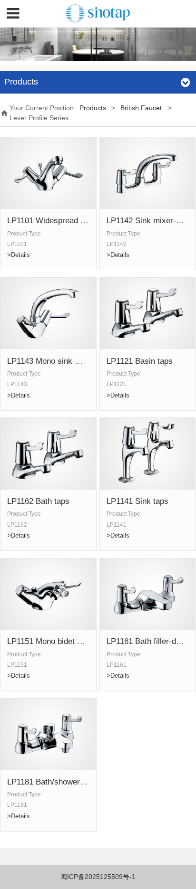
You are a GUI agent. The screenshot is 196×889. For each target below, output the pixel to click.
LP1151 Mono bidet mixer (52, 641)
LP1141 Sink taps (137, 501)
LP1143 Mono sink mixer (51, 361)
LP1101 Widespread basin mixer (64, 220)
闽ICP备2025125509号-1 (98, 876)
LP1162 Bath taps (38, 501)
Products (92, 108)
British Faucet (141, 108)
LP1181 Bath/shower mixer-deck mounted (81, 781)
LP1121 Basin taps (140, 361)
